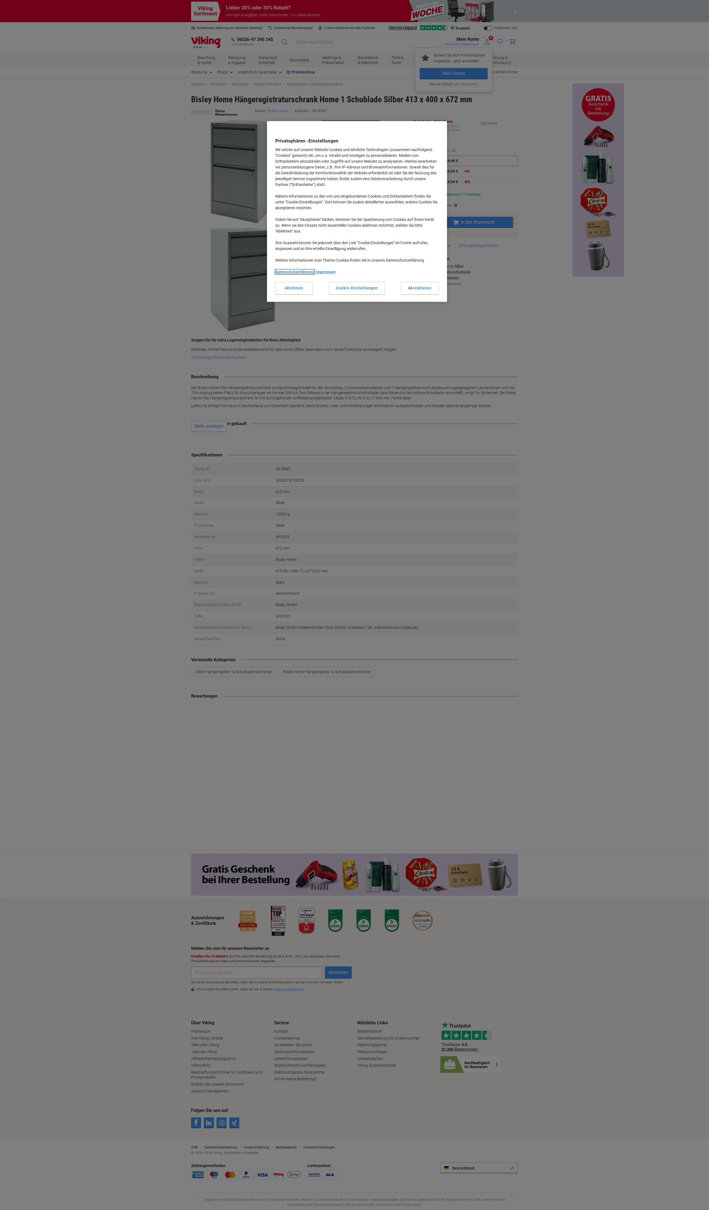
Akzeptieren (419, 288)
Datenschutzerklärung (294, 272)
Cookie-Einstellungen (357, 288)
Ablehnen (294, 288)
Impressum (326, 272)
